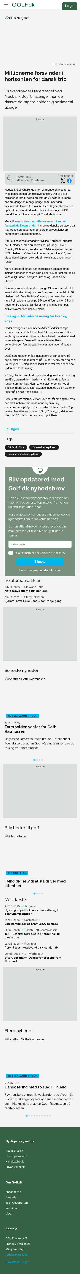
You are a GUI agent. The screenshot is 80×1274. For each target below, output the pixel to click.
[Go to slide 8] (45, 1116)
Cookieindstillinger (17, 1262)
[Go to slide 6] (39, 1116)
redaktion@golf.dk (17, 1254)
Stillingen (12, 429)
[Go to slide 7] (42, 1116)
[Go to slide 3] (39, 760)
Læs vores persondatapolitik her (40, 570)
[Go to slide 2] (37, 760)
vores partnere (49, 519)
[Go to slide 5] (37, 1116)
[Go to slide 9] (47, 1116)
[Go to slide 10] (50, 1116)
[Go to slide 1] (34, 760)
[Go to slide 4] (42, 760)
